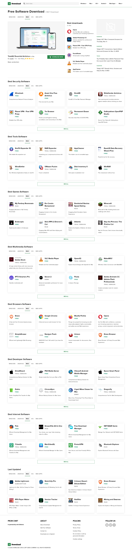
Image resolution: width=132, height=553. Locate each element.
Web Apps (112, 3)
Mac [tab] (27, 17)
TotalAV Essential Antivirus (21, 56)
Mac (90, 3)
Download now (57, 57)
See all (66, 129)
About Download (45, 525)
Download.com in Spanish (47, 534)
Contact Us (43, 531)
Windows (83, 3)
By (11, 58)
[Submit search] (24, 3)
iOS (96, 3)
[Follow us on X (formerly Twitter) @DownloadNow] (110, 525)
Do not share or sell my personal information (79, 535)
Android (103, 3)
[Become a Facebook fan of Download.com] (107, 525)
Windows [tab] (12, 17)
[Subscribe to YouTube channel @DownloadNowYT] (114, 525)
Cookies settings (77, 539)
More (120, 3)
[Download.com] (14, 3)
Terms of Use (76, 528)
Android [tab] (21, 17)
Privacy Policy (76, 525)
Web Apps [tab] (39, 17)
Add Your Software (45, 528)
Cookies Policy (77, 531)
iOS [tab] (32, 17)
